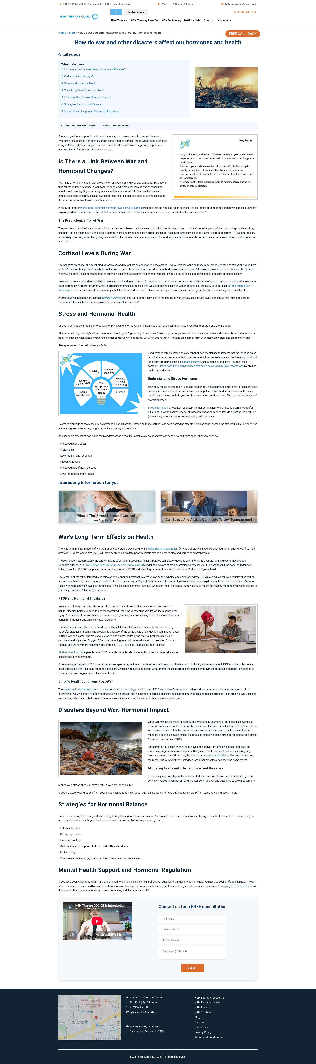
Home (62, 32)
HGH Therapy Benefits (144, 20)
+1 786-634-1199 (139, 1007)
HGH (116, 12)
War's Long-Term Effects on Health (84, 90)
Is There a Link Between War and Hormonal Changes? (95, 69)
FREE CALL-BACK (243, 34)
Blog (72, 32)
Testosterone (136, 12)
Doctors (200, 1022)
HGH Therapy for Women (210, 997)
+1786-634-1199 (246, 11)
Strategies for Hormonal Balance (83, 104)
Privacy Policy (203, 1032)
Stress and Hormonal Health (80, 83)
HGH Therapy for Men (208, 1002)
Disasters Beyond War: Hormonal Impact (87, 97)
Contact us (225, 20)
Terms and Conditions (208, 1037)
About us (209, 20)
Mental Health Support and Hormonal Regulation (91, 111)
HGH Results (202, 1007)
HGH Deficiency (171, 20)
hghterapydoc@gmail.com (240, 4)
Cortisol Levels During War (79, 76)
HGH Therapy (119, 20)
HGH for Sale (192, 20)
